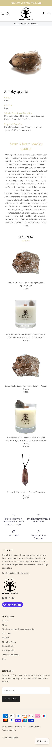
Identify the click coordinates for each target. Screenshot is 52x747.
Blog (4, 659)
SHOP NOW (26, 236)
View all (26, 241)
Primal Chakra (13, 738)
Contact (5, 637)
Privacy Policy (8, 650)
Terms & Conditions (10, 654)
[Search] (9, 14)
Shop (4, 625)
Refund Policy (8, 646)
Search (5, 620)
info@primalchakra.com (18, 573)
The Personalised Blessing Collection (18, 629)
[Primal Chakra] (26, 13)
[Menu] (3, 14)
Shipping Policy (9, 642)
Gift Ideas (6, 633)
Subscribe (11, 699)
